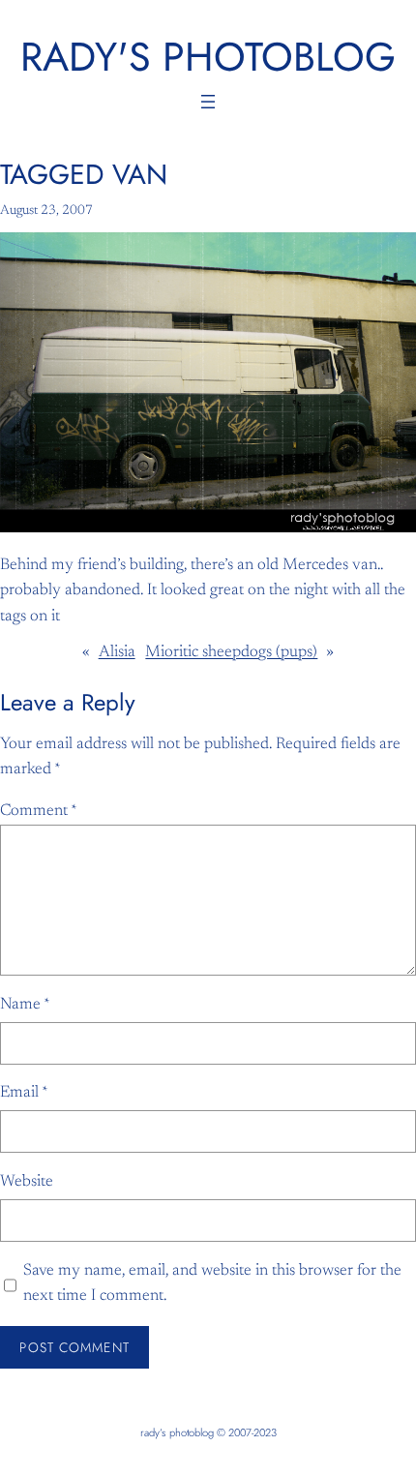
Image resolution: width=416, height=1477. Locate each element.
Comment (38, 811)
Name (25, 1004)
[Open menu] (208, 101)
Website (26, 1182)
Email (24, 1092)
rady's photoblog (208, 56)
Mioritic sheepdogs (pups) (231, 652)
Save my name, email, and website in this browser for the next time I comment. (212, 1284)
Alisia (117, 652)
